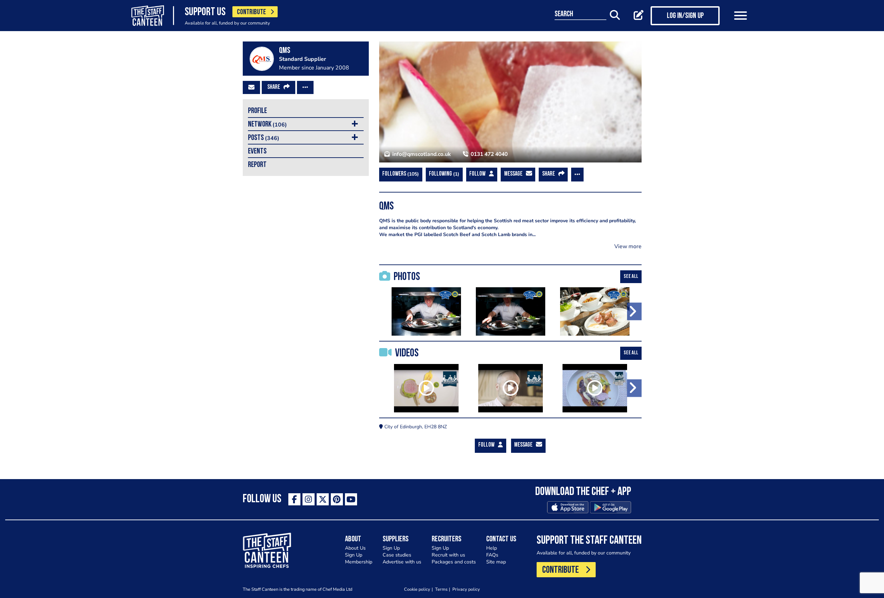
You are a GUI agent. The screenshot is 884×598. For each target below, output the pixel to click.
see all (631, 276)
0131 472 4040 (488, 154)
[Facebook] (294, 499)
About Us (355, 548)
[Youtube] (351, 499)
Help (491, 548)
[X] (323, 499)
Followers (399, 174)
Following (443, 174)
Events (257, 152)
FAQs (492, 555)
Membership (358, 562)
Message (513, 174)
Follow (477, 174)
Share (273, 87)
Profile (257, 111)
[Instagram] (308, 499)
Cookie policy (417, 589)
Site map (496, 562)
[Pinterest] (337, 499)
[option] (426, 311)
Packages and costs (454, 562)
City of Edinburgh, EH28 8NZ (415, 426)
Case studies (397, 555)
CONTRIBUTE (251, 12)
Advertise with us (402, 562)
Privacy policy (466, 589)
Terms (441, 589)
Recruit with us (448, 555)
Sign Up (353, 555)
